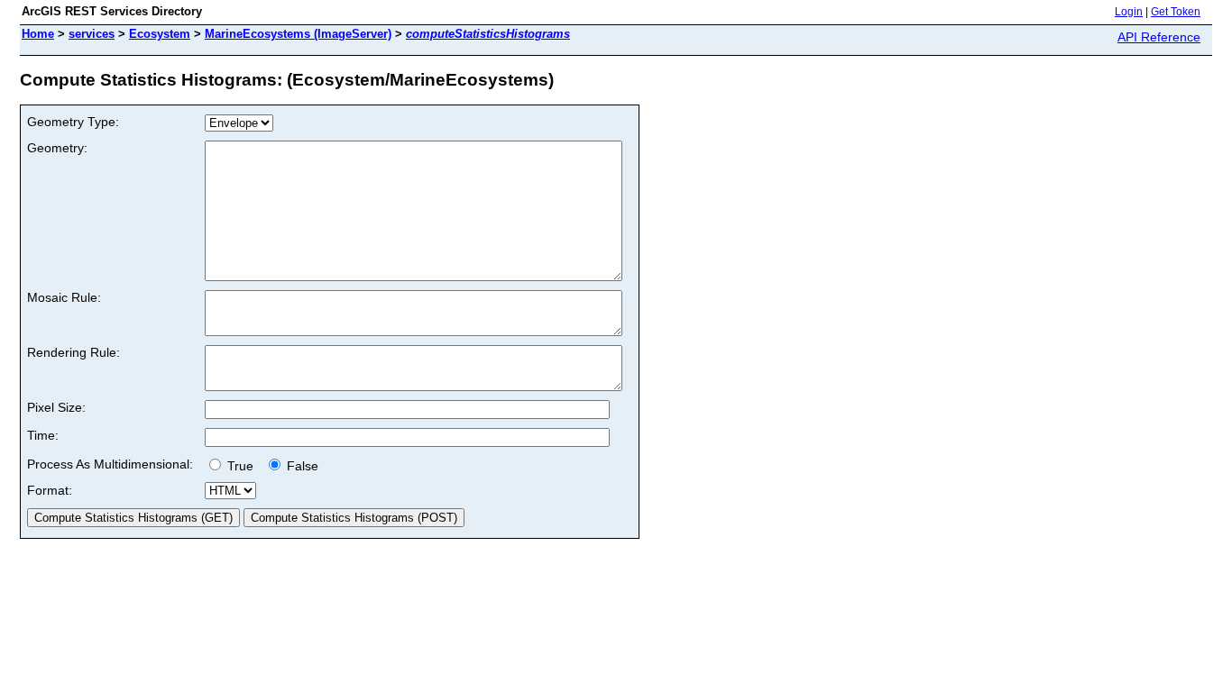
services (92, 34)
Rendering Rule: (73, 352)
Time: (43, 435)
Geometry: (57, 148)
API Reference (1158, 37)
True (242, 466)
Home (38, 34)
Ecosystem (159, 34)
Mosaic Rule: (64, 297)
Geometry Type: (73, 121)
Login (1129, 11)
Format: (49, 490)
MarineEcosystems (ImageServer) (298, 34)
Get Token (1175, 11)
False (300, 466)
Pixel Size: (56, 407)
